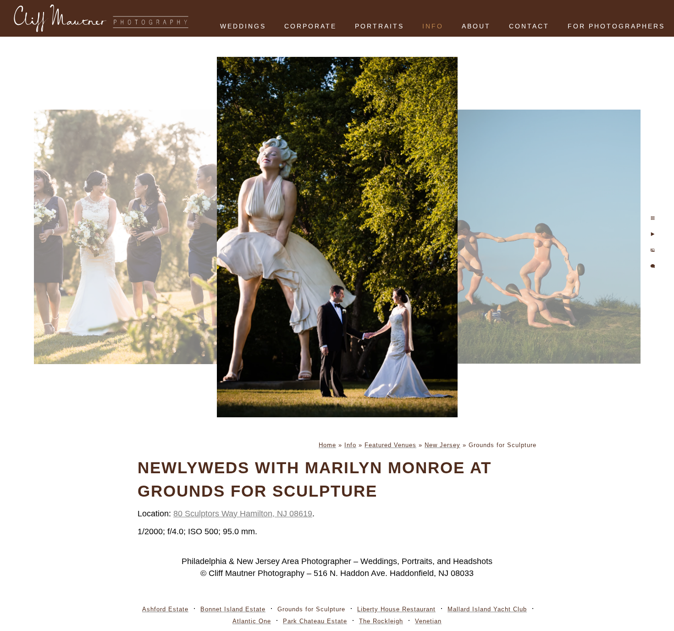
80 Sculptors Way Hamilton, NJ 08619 (242, 513)
